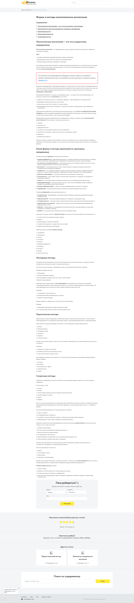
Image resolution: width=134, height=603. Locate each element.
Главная (23, 10)
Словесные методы (44, 37)
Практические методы (45, 34)
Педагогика (29, 10)
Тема (48, 496)
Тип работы (70, 489)
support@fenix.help (29, 599)
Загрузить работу (46, 597)
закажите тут (42, 80)
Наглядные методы (44, 31)
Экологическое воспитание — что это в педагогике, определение (60, 26)
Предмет (49, 489)
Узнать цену (67, 504)
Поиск (103, 581)
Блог (37, 597)
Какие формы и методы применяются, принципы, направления (59, 29)
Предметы (24, 597)
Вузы (31, 597)
